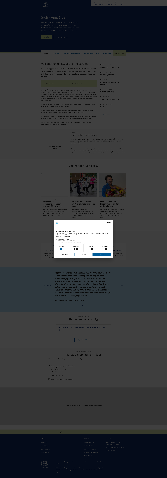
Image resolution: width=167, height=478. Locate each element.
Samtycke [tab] (64, 227)
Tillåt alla (102, 254)
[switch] (76, 249)
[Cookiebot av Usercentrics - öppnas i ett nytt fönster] (105, 223)
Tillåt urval (83, 254)
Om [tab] (103, 227)
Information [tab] (83, 227)
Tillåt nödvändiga (65, 254)
